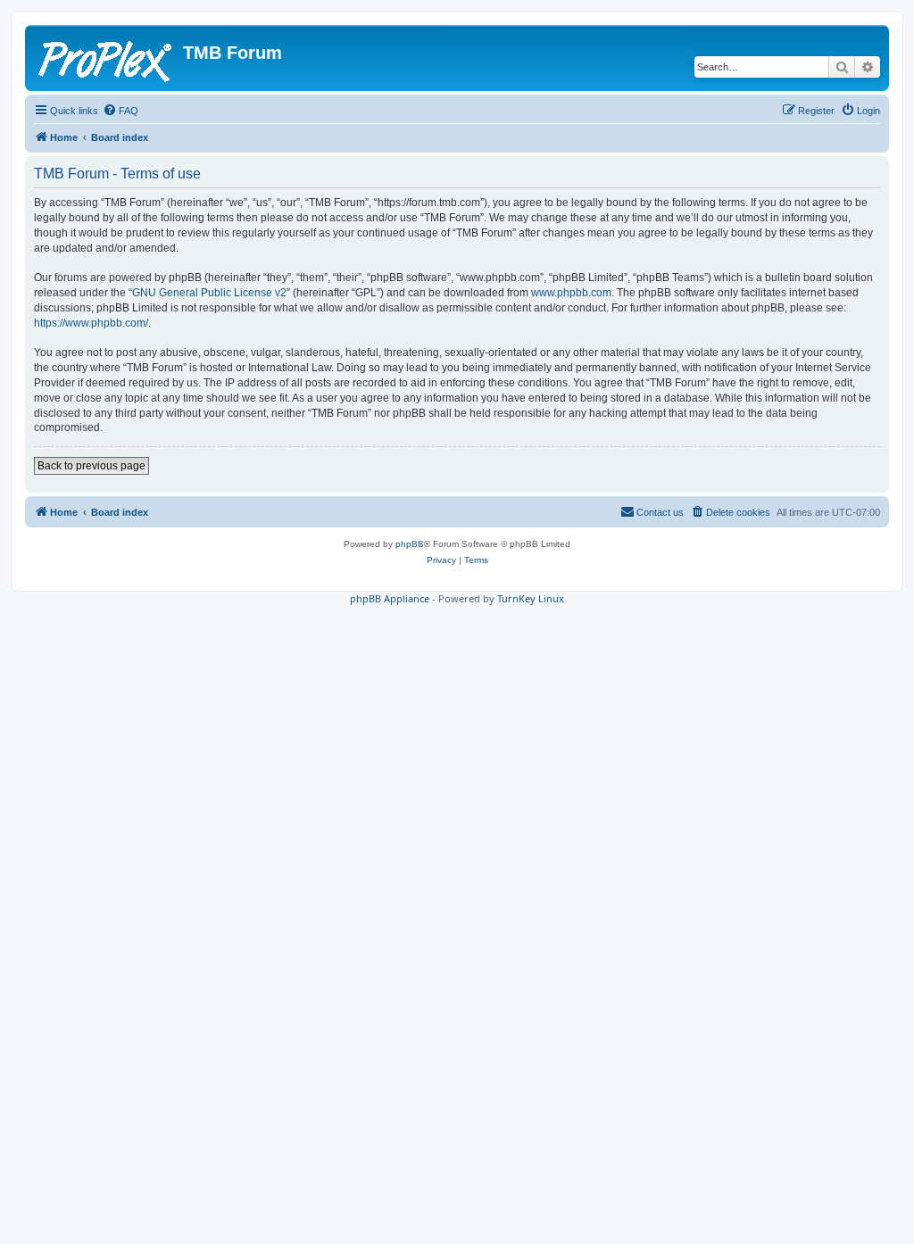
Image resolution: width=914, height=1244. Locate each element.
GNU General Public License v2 (209, 292)
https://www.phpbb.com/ (91, 323)
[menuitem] (120, 110)
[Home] (106, 58)
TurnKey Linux (530, 598)
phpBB (409, 544)
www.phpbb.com (571, 292)
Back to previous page (91, 466)
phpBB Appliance (389, 598)
